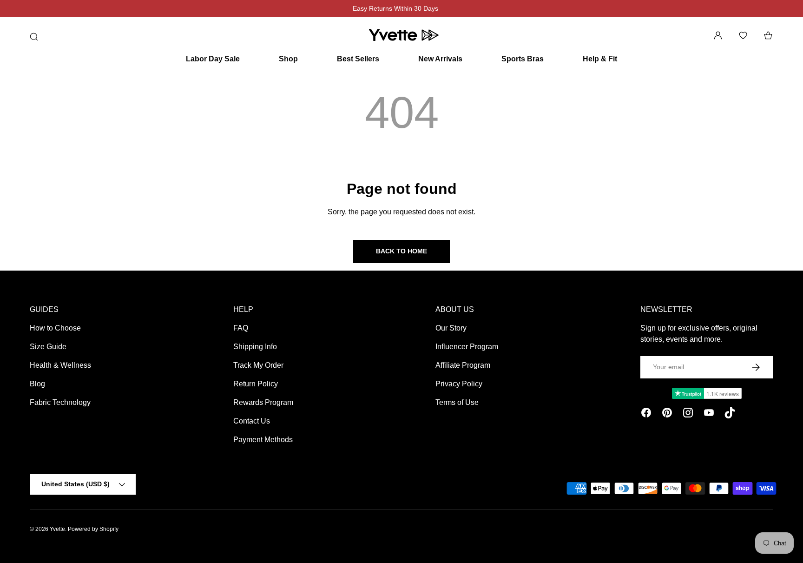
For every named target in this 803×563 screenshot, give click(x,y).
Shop (288, 59)
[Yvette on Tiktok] (730, 414)
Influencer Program (466, 347)
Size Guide (48, 347)
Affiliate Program (462, 365)
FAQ (240, 328)
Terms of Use (457, 402)
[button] (768, 35)
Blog (37, 384)
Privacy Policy (458, 384)
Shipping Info (255, 347)
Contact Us (251, 421)
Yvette (57, 529)
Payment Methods (263, 440)
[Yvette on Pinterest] (667, 414)
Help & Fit (600, 59)
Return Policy (255, 384)
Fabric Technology (60, 402)
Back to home (401, 251)
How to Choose (55, 328)
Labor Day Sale (213, 59)
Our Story (451, 328)
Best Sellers (358, 59)
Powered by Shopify (93, 529)
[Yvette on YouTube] (709, 414)
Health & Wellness (60, 365)
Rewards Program (263, 402)
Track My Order (258, 365)
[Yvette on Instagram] (688, 414)
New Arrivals (440, 59)
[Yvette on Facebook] (646, 414)
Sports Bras (522, 59)
